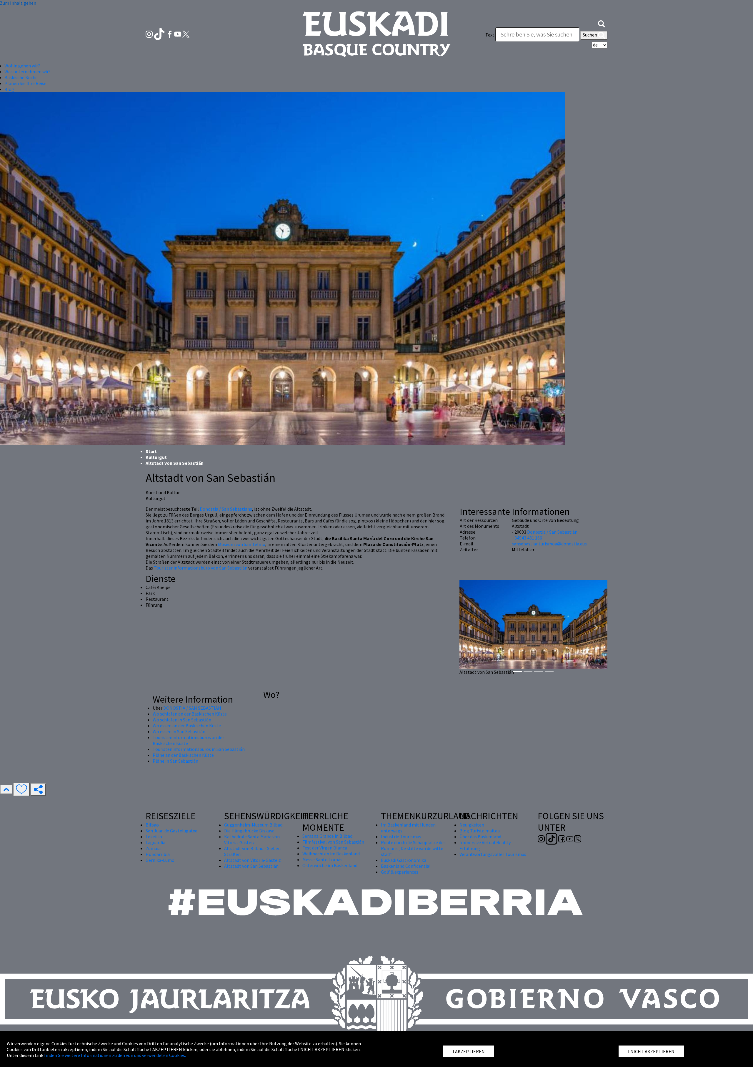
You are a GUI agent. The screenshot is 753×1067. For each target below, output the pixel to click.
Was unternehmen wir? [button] (27, 71)
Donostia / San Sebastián (552, 532)
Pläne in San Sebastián (175, 761)
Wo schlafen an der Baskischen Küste (190, 714)
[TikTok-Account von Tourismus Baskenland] (160, 33)
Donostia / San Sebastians (226, 509)
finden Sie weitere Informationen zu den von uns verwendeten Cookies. (115, 1055)
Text (489, 35)
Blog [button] (9, 89)
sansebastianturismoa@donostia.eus (549, 544)
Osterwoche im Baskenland (329, 865)
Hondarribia (158, 854)
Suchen (590, 35)
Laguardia (155, 842)
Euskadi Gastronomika (403, 860)
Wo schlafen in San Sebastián (182, 720)
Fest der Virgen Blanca (324, 848)
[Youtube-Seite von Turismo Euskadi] (178, 33)
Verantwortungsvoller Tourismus (492, 854)
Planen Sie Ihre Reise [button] (25, 83)
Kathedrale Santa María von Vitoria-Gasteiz (252, 839)
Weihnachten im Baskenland (331, 854)
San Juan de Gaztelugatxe (171, 831)
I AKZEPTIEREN (469, 1051)
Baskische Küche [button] (21, 77)
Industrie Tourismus (401, 836)
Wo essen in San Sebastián (179, 731)
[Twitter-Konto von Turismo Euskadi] (185, 33)
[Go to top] (6, 789)
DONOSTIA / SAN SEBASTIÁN (192, 708)
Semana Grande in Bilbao (327, 836)
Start (151, 451)
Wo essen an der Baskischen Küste (187, 726)
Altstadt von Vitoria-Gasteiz (252, 860)
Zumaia (153, 848)
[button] (601, 23)
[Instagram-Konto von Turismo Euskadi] (150, 33)
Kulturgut (156, 457)
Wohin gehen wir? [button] (22, 66)
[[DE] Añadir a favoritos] (21, 789)
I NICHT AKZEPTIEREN (651, 1051)
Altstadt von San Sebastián (251, 866)
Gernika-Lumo (160, 860)
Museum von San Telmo (241, 544)
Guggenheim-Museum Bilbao (253, 825)
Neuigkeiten (471, 825)
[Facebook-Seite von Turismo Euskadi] (170, 33)
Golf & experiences (399, 872)
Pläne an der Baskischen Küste (183, 755)
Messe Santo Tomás (322, 859)
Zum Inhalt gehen (18, 3)
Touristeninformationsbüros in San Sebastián (199, 749)
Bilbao (152, 825)
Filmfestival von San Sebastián (333, 842)
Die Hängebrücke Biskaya (249, 831)
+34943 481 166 (527, 538)
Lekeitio (154, 836)
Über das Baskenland (480, 836)
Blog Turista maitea (479, 831)
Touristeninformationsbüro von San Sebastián (200, 568)
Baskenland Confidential (406, 866)
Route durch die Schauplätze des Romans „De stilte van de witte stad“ (413, 848)
